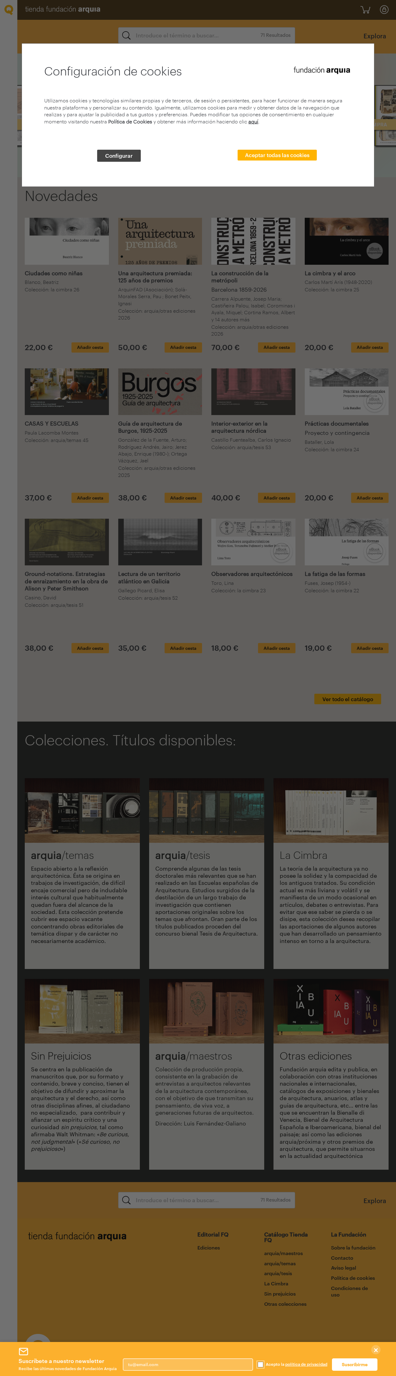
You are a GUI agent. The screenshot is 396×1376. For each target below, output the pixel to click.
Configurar (119, 155)
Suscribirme (355, 1364)
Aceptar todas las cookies (277, 155)
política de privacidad (306, 1364)
